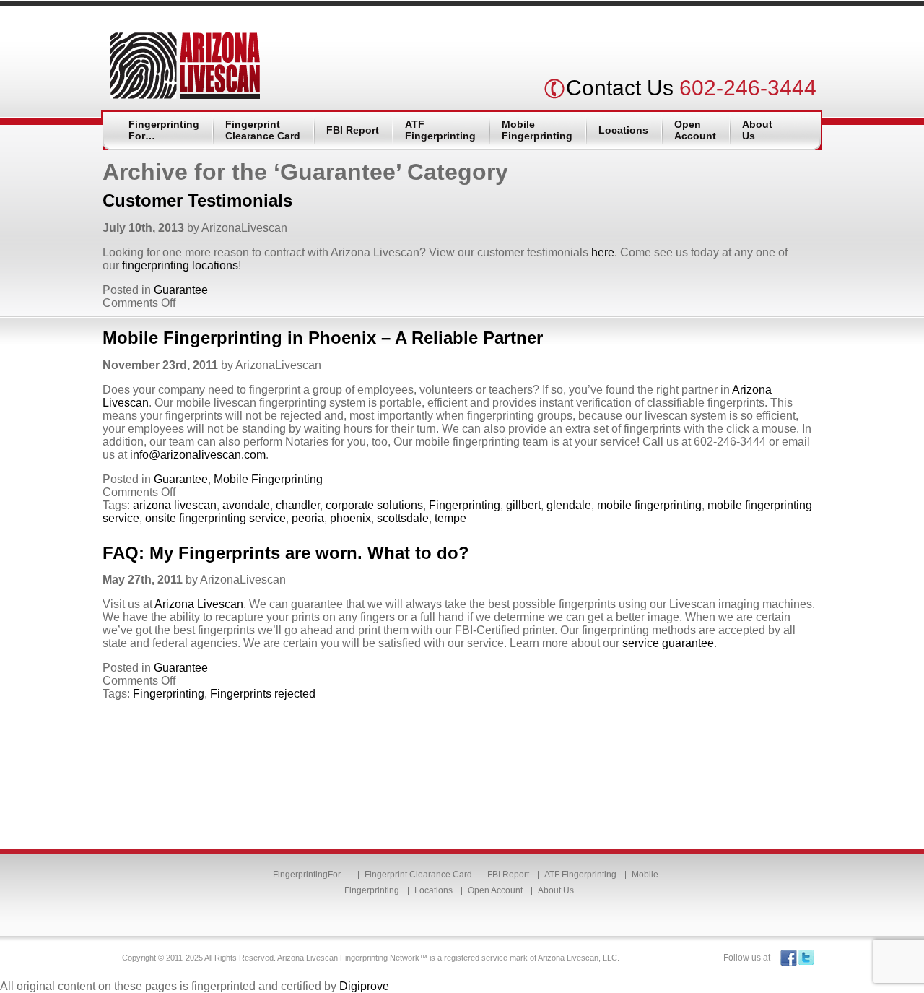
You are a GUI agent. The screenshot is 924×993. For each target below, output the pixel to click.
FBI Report (352, 130)
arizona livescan (175, 505)
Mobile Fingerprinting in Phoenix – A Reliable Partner (323, 337)
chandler (298, 505)
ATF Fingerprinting (440, 130)
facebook (788, 958)
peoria (308, 518)
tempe (450, 518)
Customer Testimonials (197, 200)
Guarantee (181, 290)
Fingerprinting (464, 505)
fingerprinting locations (178, 265)
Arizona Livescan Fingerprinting (185, 65)
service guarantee (668, 643)
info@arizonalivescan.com (198, 454)
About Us (757, 130)
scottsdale (403, 518)
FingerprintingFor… (163, 130)
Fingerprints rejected (262, 694)
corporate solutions (374, 505)
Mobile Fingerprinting (537, 130)
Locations (623, 130)
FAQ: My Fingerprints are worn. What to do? (286, 553)
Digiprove (364, 986)
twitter (806, 958)
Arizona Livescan (198, 604)
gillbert (523, 505)
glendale (568, 505)
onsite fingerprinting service (215, 518)
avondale (246, 505)
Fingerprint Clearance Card (262, 130)
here (602, 252)
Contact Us (620, 88)
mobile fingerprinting (649, 505)
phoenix (350, 518)
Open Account (695, 130)
